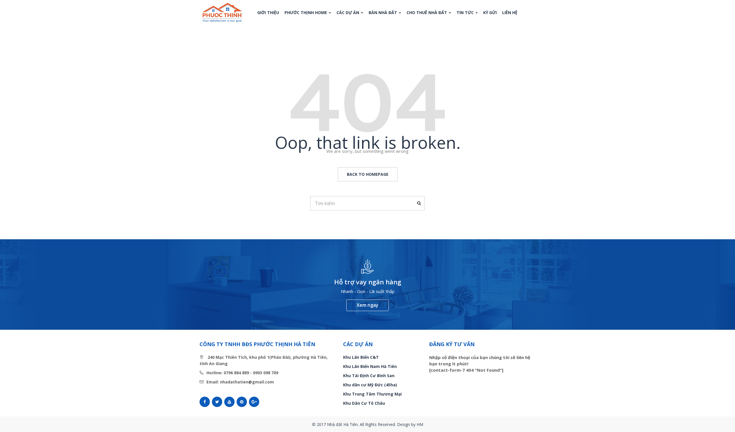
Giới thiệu (268, 12)
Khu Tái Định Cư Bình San (368, 375)
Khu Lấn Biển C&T (361, 357)
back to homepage (367, 174)
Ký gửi (490, 12)
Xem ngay (367, 305)
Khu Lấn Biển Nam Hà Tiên (370, 366)
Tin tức (466, 12)
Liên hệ (509, 12)
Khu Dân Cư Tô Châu (364, 403)
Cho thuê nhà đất (427, 12)
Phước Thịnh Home (306, 12)
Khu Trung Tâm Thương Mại (372, 394)
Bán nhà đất (383, 12)
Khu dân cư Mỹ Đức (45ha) (370, 384)
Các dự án (348, 12)
